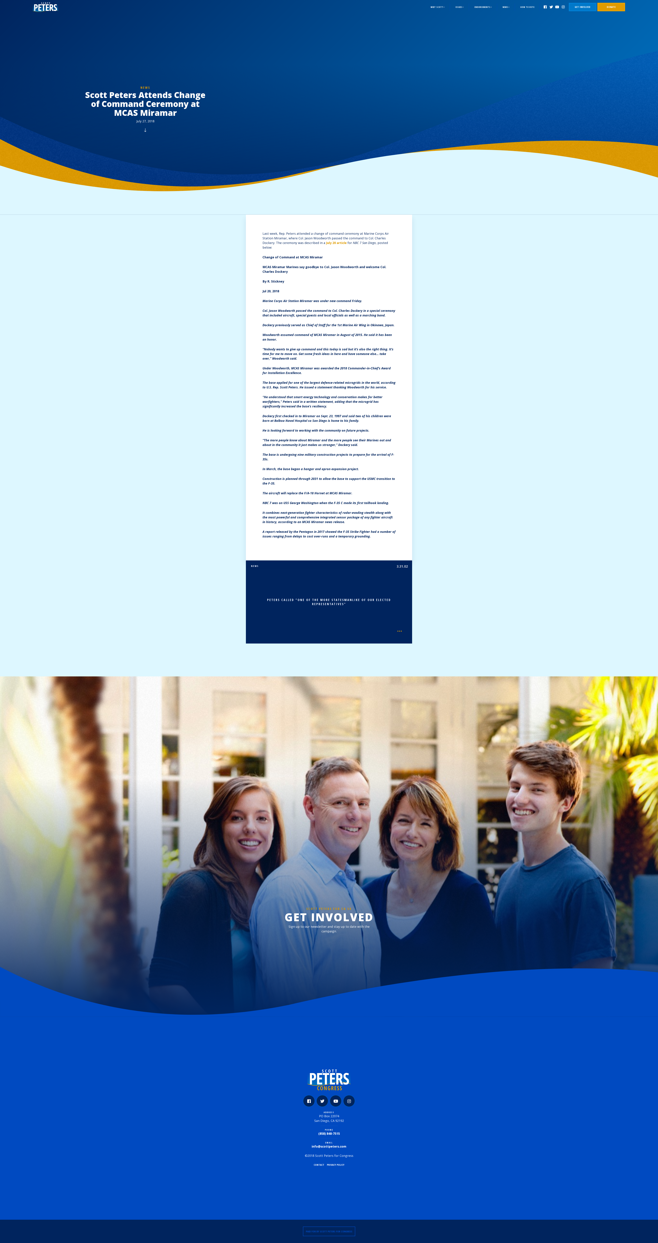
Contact (319, 1164)
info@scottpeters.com (329, 1146)
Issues (458, 7)
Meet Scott (437, 7)
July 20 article (336, 243)
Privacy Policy (335, 1164)
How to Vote (527, 7)
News (505, 7)
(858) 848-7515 (329, 1133)
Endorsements (482, 7)
